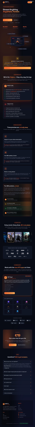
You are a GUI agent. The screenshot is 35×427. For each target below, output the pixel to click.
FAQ (3, 414)
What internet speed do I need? (9, 389)
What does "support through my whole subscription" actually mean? (15, 371)
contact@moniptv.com (22, 415)
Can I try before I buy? (7, 382)
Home (19, 405)
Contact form (21, 417)
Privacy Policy (5, 418)
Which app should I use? (8, 378)
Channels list (20, 409)
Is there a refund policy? (8, 393)
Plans (19, 406)
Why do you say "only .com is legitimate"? (11, 361)
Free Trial (29, 2)
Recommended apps (6, 417)
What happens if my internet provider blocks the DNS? (13, 375)
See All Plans (12, 344)
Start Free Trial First (21, 344)
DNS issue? (4, 415)
